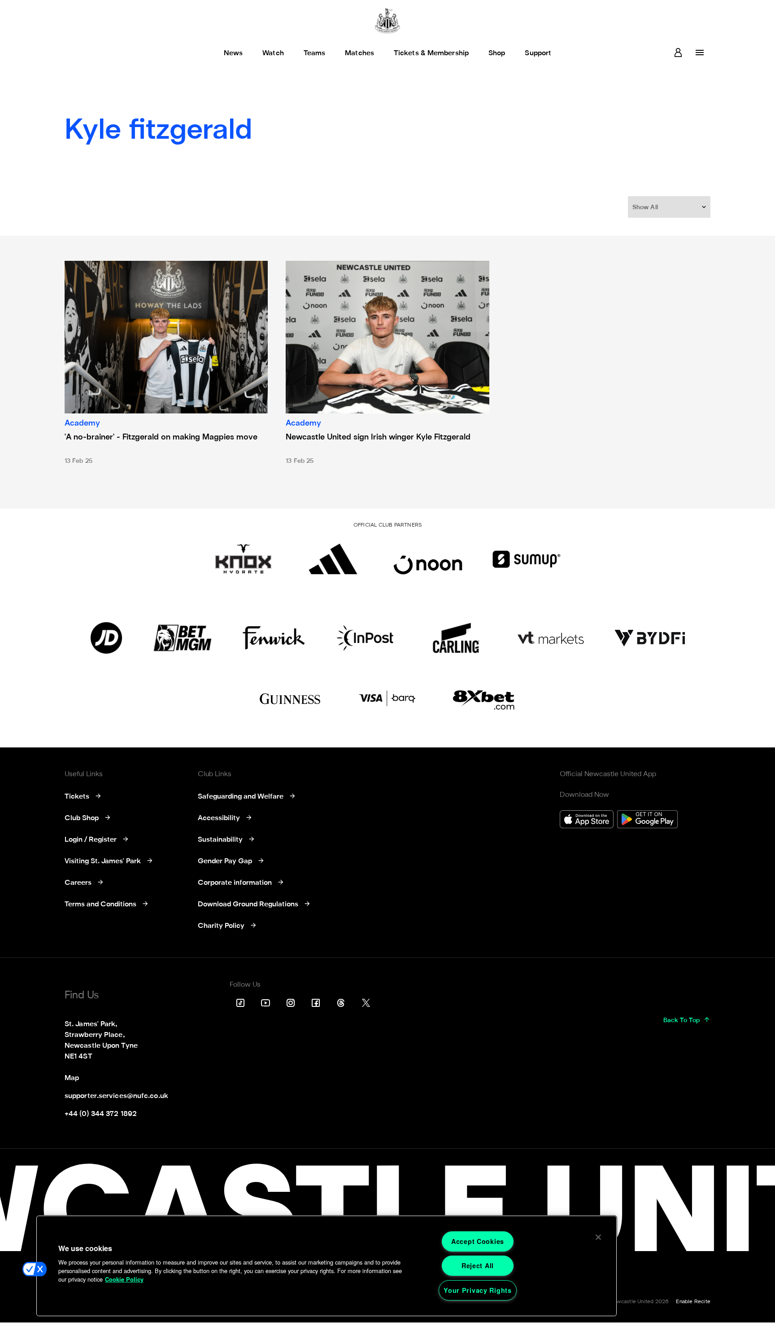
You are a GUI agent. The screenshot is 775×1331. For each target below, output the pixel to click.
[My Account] (678, 52)
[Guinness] (290, 698)
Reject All (478, 1265)
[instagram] (290, 1003)
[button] (670, 207)
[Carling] (455, 637)
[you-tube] (265, 1003)
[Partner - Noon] (428, 558)
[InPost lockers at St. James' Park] (364, 637)
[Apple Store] (587, 820)
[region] (326, 1266)
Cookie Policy (124, 1279)
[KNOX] (243, 558)
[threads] (341, 1003)
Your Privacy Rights (478, 1290)
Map (72, 1078)
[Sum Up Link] (526, 558)
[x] (366, 1003)
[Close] (598, 1237)
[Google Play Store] (647, 820)
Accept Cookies (477, 1241)
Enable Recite (693, 1302)
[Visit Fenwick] (273, 637)
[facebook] (316, 1003)
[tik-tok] (240, 1003)
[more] (699, 52)
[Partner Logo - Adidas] (333, 558)
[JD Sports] (106, 637)
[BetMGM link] (182, 637)
